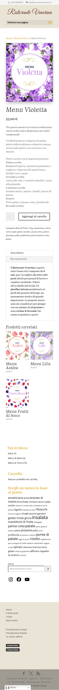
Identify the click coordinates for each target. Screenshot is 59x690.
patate (46, 232)
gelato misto (16, 518)
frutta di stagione (15, 514)
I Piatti (9, 616)
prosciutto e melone (28, 535)
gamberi (41, 513)
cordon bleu (28, 506)
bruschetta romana (27, 501)
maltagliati (38, 522)
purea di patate (37, 235)
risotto (35, 538)
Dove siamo (12, 620)
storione (27, 547)
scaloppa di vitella (19, 543)
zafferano (34, 551)
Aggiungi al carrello (34, 216)
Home (9, 38)
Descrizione (17, 253)
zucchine (22, 555)
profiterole (24, 235)
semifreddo (38, 543)
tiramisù (36, 547)
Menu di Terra (21, 38)
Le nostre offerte (14, 636)
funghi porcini (29, 513)
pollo (17, 235)
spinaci (18, 547)
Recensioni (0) (19, 259)
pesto (17, 530)
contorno (19, 506)
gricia (19, 232)
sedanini (30, 543)
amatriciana (39, 228)
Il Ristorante (12, 613)
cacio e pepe (11, 232)
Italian (12, 687)
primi (40, 531)
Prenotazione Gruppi (16, 629)
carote (11, 505)
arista (48, 228)
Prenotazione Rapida (16, 633)
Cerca (11, 563)
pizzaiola (10, 235)
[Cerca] (48, 569)
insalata (27, 232)
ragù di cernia (23, 539)
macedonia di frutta (20, 522)
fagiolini (18, 509)
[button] (47, 48)
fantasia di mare (29, 510)
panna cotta (36, 232)
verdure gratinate (22, 551)
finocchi (41, 509)
